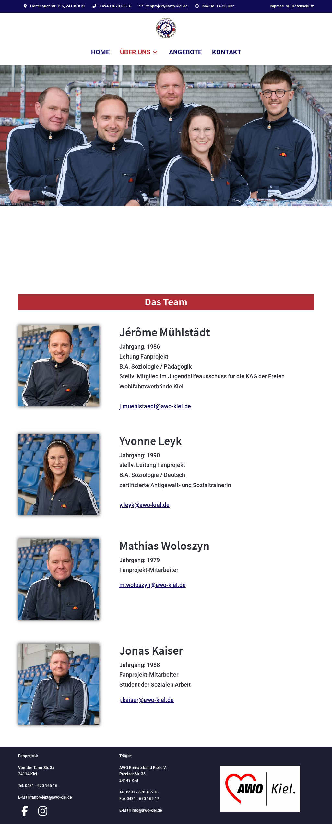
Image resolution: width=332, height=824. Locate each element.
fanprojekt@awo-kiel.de (166, 6)
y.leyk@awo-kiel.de (144, 504)
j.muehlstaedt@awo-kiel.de (155, 406)
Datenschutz (303, 6)
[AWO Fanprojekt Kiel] (166, 28)
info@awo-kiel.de (147, 810)
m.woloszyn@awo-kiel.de (152, 585)
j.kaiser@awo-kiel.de (146, 699)
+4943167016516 (115, 6)
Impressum (279, 6)
